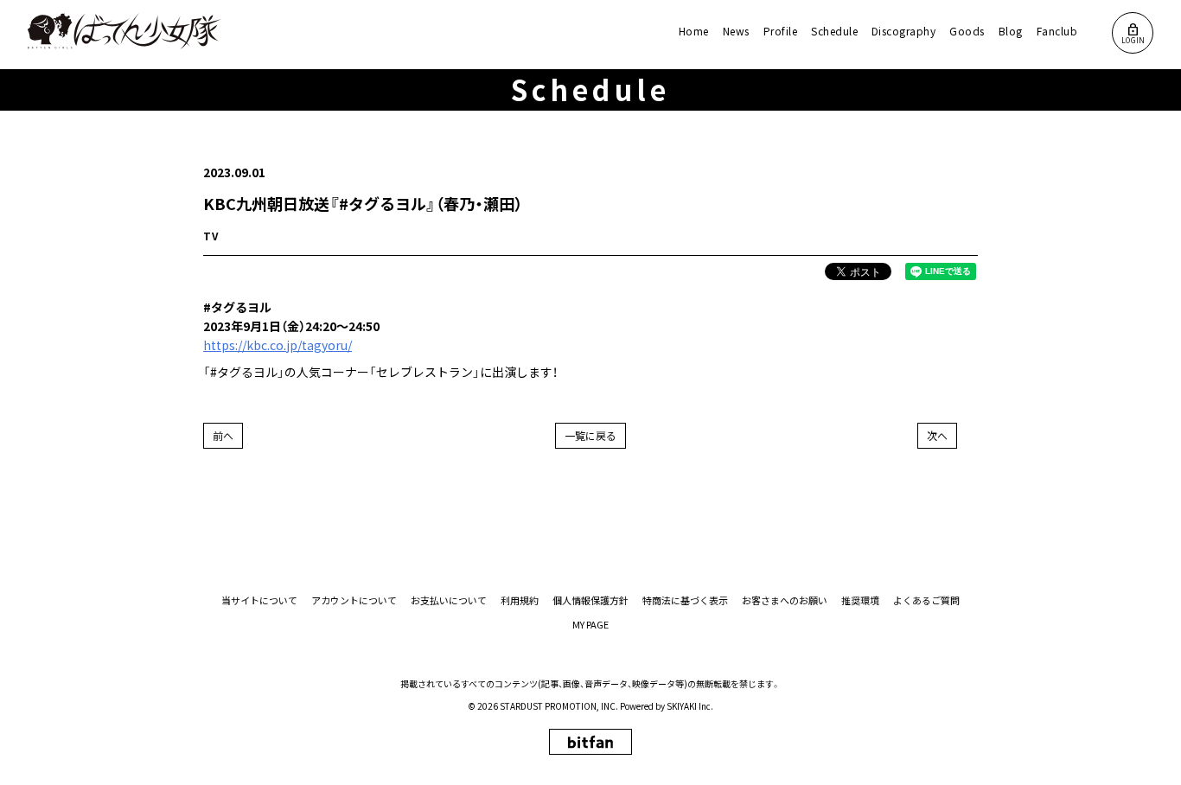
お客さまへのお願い (784, 600)
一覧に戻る (590, 435)
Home (694, 30)
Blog (1011, 30)
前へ (223, 435)
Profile (780, 30)
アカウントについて (354, 600)
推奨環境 (860, 600)
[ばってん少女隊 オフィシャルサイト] (125, 31)
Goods (966, 30)
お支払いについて (449, 600)
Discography (903, 30)
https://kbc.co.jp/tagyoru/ (277, 345)
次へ (937, 435)
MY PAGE (590, 624)
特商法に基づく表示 (685, 600)
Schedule (834, 30)
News (736, 30)
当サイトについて (259, 600)
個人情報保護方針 (590, 600)
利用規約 (520, 600)
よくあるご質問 (926, 600)
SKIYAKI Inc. (690, 705)
